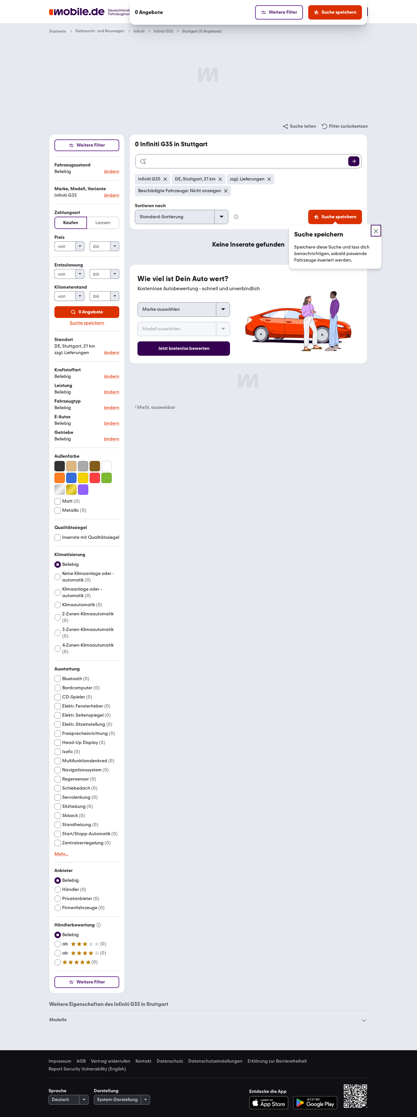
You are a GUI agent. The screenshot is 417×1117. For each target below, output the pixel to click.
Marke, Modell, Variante (80, 189)
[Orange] (59, 478)
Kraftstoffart (67, 370)
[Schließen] (376, 230)
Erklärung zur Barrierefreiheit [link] (277, 1061)
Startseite (57, 31)
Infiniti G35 (163, 31)
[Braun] (95, 466)
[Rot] (95, 478)
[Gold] (71, 489)
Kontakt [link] (143, 1061)
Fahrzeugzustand (72, 165)
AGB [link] (81, 1061)
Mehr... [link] (61, 854)
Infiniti (139, 31)
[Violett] (83, 489)
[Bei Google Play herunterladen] (315, 1102)
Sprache (57, 1091)
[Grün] (106, 478)
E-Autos (62, 417)
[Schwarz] (59, 466)
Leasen (102, 222)
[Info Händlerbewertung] (98, 925)
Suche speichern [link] (87, 323)
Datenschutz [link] (170, 1061)
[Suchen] (353, 161)
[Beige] (71, 466)
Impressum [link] (60, 1061)
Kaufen (70, 222)
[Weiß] (106, 466)
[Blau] (71, 478)
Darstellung (106, 1091)
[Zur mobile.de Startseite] (102, 12)
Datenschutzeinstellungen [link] (215, 1061)
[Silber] (59, 489)
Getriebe (63, 432)
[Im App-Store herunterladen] (270, 1102)
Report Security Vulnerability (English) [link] (87, 1069)
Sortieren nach (150, 205)
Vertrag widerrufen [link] (110, 1061)
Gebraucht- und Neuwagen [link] (99, 31)
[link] (299, 126)
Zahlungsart (67, 212)
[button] (86, 168)
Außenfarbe (66, 456)
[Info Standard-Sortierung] (236, 217)
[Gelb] (83, 478)
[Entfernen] (165, 179)
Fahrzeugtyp (67, 401)
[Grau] (83, 466)
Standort (63, 339)
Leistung (63, 385)
